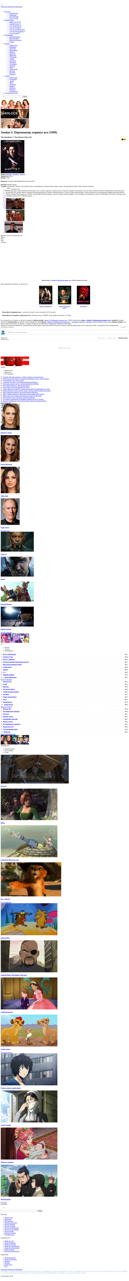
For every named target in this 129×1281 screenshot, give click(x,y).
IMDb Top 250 (9, 1241)
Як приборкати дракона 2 (12, 724)
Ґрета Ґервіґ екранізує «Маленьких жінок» (16, 385)
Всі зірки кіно (5, 531)
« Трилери (11, 66)
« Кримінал (12, 62)
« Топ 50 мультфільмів (15, 29)
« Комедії (11, 52)
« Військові (12, 55)
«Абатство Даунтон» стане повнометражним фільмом (20, 382)
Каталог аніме (9, 1231)
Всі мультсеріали (6, 1052)
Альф (5, 684)
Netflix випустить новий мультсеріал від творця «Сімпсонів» (22, 396)
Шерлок (6, 686)
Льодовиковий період (10, 729)
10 (5, 207)
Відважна (7, 732)
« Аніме (11, 42)
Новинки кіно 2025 (11, 1223)
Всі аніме (4, 1202)
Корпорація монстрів (10, 719)
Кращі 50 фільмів (6, 679)
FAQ (69, 315)
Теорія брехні (8, 704)
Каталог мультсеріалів (12, 1229)
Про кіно (8, 11)
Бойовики (9, 174)
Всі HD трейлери (6, 632)
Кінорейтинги (9, 20)
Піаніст (5, 669)
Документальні (9, 1234)
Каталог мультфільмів (12, 1228)
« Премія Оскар (13, 24)
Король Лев (7, 709)
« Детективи (12, 57)
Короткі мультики (10, 1233)
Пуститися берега (9, 689)
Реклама (7, 1263)
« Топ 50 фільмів (14, 26)
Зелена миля (7, 667)
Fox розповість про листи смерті (13, 380)
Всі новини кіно (6, 402)
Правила (7, 1261)
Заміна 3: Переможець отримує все (61, 280)
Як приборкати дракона (11, 711)
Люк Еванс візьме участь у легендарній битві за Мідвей (21, 384)
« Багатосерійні (13, 38)
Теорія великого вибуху (11, 692)
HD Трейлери (9, 1221)
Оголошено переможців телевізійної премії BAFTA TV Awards (23, 399)
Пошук (25, 96)
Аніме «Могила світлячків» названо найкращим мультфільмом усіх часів (26, 389)
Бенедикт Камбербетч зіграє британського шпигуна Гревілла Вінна (24, 401)
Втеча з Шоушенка (9, 654)
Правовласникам (10, 1258)
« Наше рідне (13, 45)
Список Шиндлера (10, 677)
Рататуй (6, 714)
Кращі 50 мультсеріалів (12, 1248)
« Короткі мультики (15, 40)
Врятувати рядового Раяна (12, 664)
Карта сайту (8, 1264)
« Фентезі (11, 71)
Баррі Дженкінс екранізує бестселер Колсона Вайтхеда (20, 392)
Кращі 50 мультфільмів (8, 734)
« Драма (11, 81)
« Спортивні (12, 64)
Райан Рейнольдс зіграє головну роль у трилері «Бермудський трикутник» (27, 391)
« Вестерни (12, 49)
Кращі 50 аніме (9, 1249)
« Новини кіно (13, 13)
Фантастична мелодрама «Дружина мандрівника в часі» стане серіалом (26, 379)
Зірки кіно (8, 1219)
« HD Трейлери (13, 17)
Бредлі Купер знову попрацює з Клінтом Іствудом (19, 397)
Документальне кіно (11, 93)
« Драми (11, 59)
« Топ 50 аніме (13, 33)
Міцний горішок (8, 675)
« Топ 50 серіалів (14, 27)
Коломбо (6, 694)
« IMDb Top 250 (13, 22)
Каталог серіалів (10, 1226)
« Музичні (11, 72)
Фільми (7, 43)
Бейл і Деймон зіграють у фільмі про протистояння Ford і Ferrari (23, 394)
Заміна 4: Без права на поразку (64, 307)
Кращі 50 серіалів (6, 707)
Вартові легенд (8, 716)
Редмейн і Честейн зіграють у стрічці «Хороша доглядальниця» (23, 377)
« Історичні (12, 60)
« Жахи (10, 67)
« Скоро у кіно (13, 18)
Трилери (22, 174)
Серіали (7, 76)
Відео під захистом (11, 1259)
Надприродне (7, 702)
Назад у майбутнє (9, 659)
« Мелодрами (12, 50)
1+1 (4, 672)
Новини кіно (9, 1217)
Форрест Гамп (8, 657)
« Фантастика (12, 69)
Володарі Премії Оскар (12, 1251)
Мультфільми (9, 35)
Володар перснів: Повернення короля (16, 662)
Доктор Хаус (7, 681)
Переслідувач (83, 306)
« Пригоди (12, 54)
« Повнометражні (14, 37)
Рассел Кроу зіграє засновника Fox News (16, 387)
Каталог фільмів (10, 1224)
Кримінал (16, 174)
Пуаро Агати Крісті (9, 697)
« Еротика (12, 74)
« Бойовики (12, 47)
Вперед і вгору (8, 721)
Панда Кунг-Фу (8, 727)
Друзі (5, 699)
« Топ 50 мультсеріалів (16, 31)
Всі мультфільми (6, 902)
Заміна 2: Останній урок (45, 306)
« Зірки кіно (12, 15)
